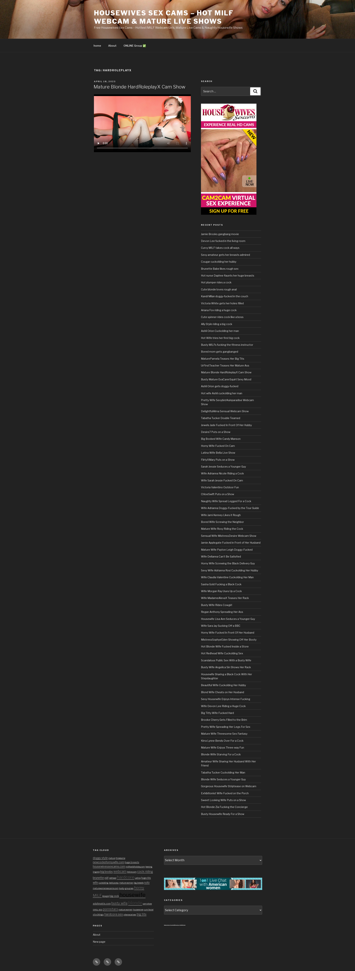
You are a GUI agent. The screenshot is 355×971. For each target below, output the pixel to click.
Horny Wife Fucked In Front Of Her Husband (227, 632)
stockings (98, 914)
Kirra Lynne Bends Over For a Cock (222, 740)
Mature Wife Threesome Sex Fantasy (224, 733)
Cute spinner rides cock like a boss (222, 317)
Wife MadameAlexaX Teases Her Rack (225, 598)
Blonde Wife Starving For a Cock (221, 754)
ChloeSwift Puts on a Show (217, 494)
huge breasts (132, 862)
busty (121, 888)
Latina (138, 878)
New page (99, 941)
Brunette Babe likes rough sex (220, 268)
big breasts (139, 883)
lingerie (96, 872)
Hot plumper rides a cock (216, 282)
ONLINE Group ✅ (135, 45)
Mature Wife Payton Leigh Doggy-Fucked (227, 549)
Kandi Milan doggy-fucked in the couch (224, 296)
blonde (135, 902)
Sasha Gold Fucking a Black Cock (221, 584)
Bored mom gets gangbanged (219, 351)
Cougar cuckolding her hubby (218, 261)
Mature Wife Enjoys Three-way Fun (222, 747)
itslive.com (132, 872)
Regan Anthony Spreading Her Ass (222, 611)
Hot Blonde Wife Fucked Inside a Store (225, 646)
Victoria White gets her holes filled (222, 303)
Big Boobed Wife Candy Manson (221, 438)
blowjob (105, 896)
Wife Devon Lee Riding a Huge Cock (223, 706)
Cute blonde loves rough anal (219, 289)
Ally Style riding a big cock (216, 324)
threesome (120, 858)
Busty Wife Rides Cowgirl (216, 605)
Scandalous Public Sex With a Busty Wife (226, 660)
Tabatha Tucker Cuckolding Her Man (223, 772)
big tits (141, 914)
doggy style (100, 858)
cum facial (148, 909)
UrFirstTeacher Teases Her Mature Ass (225, 365)
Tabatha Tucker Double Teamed (220, 418)
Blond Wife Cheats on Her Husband (222, 692)
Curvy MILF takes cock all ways (220, 247)
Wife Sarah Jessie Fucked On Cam (222, 480)
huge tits (146, 877)
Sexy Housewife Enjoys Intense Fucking (225, 699)
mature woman (126, 883)
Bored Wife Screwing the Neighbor (222, 521)
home (97, 45)
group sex (129, 888)
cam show (147, 904)
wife (95, 882)
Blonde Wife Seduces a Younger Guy (223, 779)
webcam (119, 871)
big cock (114, 896)
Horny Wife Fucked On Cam (218, 445)
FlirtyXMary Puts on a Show (218, 459)
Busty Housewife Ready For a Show (222, 814)
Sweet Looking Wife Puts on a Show (223, 800)
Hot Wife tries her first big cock (220, 337)
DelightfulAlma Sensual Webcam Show (225, 411)
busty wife (119, 903)
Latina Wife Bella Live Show (218, 452)
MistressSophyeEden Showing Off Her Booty (228, 639)
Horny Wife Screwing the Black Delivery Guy (228, 563)
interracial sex (130, 914)
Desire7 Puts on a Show (215, 431)
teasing (149, 866)
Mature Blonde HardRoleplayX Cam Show (139, 87)
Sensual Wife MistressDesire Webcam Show (228, 535)
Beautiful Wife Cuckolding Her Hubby (223, 685)
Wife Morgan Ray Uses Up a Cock (221, 591)
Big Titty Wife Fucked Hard (217, 712)
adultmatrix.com (102, 903)
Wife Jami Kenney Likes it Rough (221, 515)
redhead (112, 878)
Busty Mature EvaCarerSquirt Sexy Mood (226, 379)
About (112, 45)
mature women (125, 909)
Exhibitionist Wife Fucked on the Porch (225, 793)
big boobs (106, 871)
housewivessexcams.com (109, 866)
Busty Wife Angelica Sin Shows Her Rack (226, 667)
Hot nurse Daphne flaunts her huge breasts (227, 275)
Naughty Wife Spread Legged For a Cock (226, 501)
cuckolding (104, 883)
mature (111, 858)
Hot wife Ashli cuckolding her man (221, 393)
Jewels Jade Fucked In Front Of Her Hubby (226, 425)
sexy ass (97, 909)
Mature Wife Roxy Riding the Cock (222, 528)
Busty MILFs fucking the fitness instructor (227, 344)
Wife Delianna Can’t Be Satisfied (221, 556)
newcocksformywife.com (108, 862)
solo (147, 882)
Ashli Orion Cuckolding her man (220, 330)
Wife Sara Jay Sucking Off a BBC (220, 625)
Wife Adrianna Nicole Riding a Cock (222, 473)
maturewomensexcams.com (106, 888)
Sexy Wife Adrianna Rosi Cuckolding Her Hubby (229, 570)
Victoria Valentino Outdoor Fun (220, 487)
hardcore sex (113, 914)
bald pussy (114, 883)
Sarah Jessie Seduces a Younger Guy (223, 466)
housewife (132, 895)
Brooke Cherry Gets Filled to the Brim (224, 719)
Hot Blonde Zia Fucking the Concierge (224, 806)
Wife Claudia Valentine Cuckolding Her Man (227, 577)
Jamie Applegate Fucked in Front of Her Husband (231, 542)
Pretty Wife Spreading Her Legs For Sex (225, 726)
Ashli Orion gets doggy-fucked (219, 386)
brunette (98, 877)
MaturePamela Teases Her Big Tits (222, 358)
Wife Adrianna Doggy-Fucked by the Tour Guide (230, 508)
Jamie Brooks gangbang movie (220, 234)
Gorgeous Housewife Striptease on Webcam (228, 786)
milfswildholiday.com (135, 866)
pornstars (110, 909)
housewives (138, 909)
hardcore (125, 877)
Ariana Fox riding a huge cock (219, 310)
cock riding (145, 871)
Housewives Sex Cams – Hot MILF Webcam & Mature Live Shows (163, 17)
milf (106, 877)
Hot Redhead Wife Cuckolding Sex (222, 653)
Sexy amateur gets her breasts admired (225, 254)
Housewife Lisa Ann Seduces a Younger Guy (228, 618)
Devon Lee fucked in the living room (223, 240)
